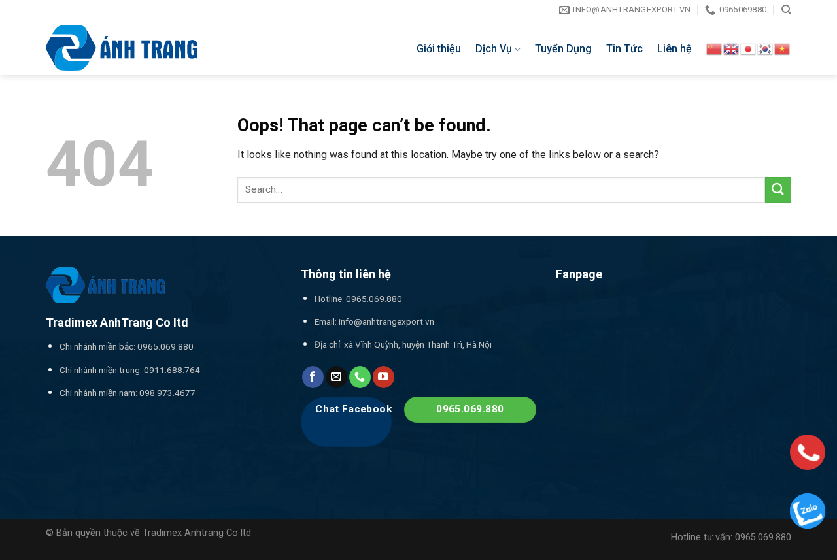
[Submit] (778, 190)
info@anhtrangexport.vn (386, 321)
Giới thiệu (439, 48)
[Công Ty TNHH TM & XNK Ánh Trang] (121, 47)
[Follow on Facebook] (313, 377)
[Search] (786, 10)
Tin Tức (624, 48)
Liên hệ (674, 48)
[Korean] (765, 48)
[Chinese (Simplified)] (714, 48)
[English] (731, 48)
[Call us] (360, 377)
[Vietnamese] (782, 48)
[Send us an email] (336, 377)
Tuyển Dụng (563, 48)
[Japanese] (748, 48)
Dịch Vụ (493, 48)
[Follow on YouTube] (383, 377)
